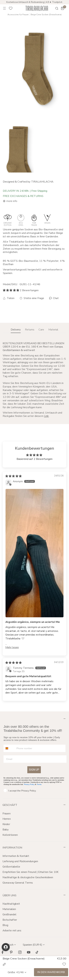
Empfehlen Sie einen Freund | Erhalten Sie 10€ (31, 872)
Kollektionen (10, 835)
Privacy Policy (29, 784)
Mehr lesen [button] (12, 647)
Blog (5, 925)
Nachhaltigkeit (11, 904)
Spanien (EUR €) (32, 945)
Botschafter (10, 920)
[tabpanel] (34, 380)
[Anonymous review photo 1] (34, 553)
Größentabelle (11, 867)
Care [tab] (41, 329)
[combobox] (9, 748)
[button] (62, 8)
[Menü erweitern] (5, 8)
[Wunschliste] (11, 8)
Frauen (7, 813)
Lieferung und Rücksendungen (20, 861)
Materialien (9, 909)
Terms (39, 784)
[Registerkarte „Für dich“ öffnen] (6, 947)
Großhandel (9, 914)
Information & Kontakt (16, 856)
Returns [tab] (29, 329)
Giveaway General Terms (18, 883)
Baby (6, 829)
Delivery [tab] (16, 329)
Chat (55, 298)
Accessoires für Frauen (18, 14)
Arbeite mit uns (12, 930)
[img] (13, 476)
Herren (7, 819)
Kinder (6, 824)
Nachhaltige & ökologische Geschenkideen (28, 877)
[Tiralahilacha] (36, 8)
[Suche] (55, 8)
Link (46, 416)
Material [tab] (53, 329)
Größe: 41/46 (16, 972)
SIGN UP (34, 769)
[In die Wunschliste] (64, 964)
